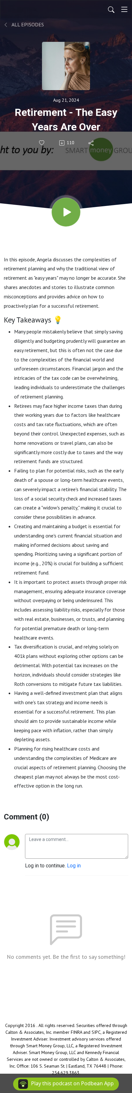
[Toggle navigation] (124, 9)
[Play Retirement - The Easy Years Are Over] (66, 212)
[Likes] (42, 142)
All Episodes (27, 24)
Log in (74, 866)
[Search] (111, 9)
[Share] (91, 142)
